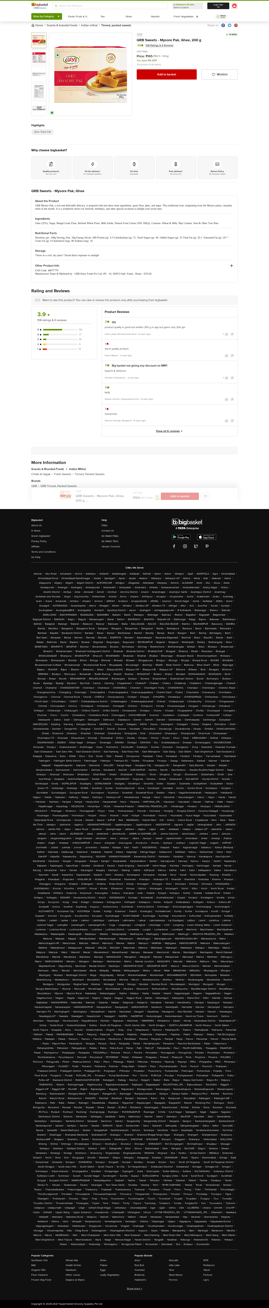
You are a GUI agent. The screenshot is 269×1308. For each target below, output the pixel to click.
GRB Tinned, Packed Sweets (58, 486)
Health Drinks (73, 1265)
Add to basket (166, 74)
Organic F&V (38, 1270)
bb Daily (35, 557)
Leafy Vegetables (109, 1274)
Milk (33, 1265)
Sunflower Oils (39, 1260)
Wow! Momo (175, 1274)
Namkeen (71, 1270)
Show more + (134, 1288)
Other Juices (73, 1274)
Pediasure (209, 1265)
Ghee (103, 1260)
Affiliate (35, 546)
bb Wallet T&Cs (110, 541)
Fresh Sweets (63, 474)
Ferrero (173, 1279)
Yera (171, 1270)
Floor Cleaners (39, 1274)
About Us (36, 525)
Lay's (206, 1279)
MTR (205, 1260)
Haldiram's (140, 1279)
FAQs (105, 525)
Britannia (139, 1274)
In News (35, 530)
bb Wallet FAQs (110, 536)
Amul (137, 1260)
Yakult (206, 1270)
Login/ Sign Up (218, 6)
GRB (139, 34)
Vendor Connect (111, 546)
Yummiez (139, 1270)
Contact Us (108, 530)
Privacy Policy (39, 541)
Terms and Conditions (43, 551)
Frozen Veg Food (41, 1279)
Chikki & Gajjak (42, 474)
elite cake (174, 1265)
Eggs (103, 1270)
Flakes (103, 1265)
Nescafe (173, 1260)
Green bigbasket (40, 536)
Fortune (207, 1274)
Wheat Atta (72, 1260)
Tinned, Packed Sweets (89, 474)
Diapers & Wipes (75, 1279)
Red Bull (139, 1265)
